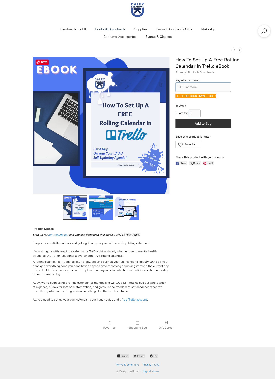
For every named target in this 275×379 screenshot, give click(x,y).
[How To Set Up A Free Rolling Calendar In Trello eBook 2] (127, 207)
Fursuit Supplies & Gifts (174, 29)
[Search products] (264, 31)
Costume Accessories (120, 37)
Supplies (140, 29)
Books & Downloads (110, 29)
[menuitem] (234, 50)
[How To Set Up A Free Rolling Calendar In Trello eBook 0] (75, 207)
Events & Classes (159, 37)
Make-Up (208, 29)
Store (179, 72)
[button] (188, 144)
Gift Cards (165, 327)
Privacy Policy (151, 364)
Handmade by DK (73, 29)
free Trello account (134, 299)
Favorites (109, 327)
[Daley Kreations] (137, 10)
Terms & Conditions (127, 364)
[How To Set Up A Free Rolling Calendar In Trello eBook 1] (101, 207)
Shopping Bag (137, 327)
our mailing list (58, 235)
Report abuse (151, 371)
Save (44, 62)
